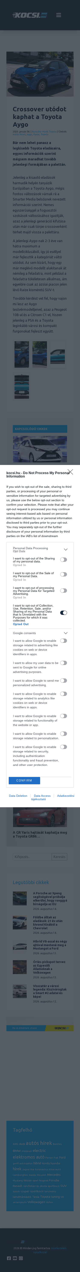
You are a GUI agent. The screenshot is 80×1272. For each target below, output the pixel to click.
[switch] (63, 560)
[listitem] (40, 550)
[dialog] (40, 636)
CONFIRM (24, 780)
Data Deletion (18, 795)
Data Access (42, 795)
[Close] (72, 473)
